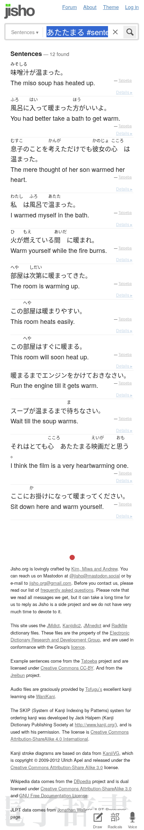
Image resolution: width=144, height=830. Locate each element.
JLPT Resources (110, 809)
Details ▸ (124, 92)
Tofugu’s (93, 689)
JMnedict (92, 625)
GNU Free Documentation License (53, 795)
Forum (69, 6)
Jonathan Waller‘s (74, 809)
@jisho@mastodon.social (95, 575)
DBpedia (82, 781)
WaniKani (45, 696)
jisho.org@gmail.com (50, 583)
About (89, 6)
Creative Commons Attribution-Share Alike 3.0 (56, 767)
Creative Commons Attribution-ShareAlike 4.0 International (69, 735)
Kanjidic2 (72, 625)
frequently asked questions (67, 589)
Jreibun (17, 675)
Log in (132, 6)
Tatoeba (125, 80)
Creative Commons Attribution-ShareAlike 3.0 (86, 788)
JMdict (53, 625)
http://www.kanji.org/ (95, 724)
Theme (111, 6)
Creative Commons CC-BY (67, 667)
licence (78, 647)
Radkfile (119, 625)
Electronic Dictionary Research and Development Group (69, 636)
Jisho (19, 11)
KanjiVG (111, 753)
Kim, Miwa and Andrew (94, 568)
